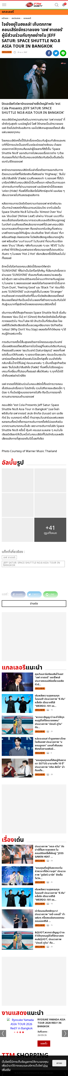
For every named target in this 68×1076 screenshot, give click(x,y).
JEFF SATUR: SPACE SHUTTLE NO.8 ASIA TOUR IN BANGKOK (31, 564)
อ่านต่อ (34, 603)
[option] (34, 1032)
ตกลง (59, 1063)
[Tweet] (56, 53)
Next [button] (65, 1033)
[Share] (49, 53)
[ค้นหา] (56, 4)
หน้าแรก (5, 18)
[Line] (63, 53)
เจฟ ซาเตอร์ (9, 557)
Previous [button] (3, 1033)
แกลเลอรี (27, 18)
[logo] (34, 4)
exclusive (16, 18)
